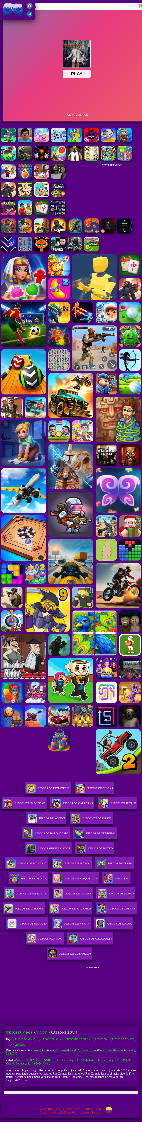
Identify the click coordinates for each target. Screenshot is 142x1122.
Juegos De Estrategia (54, 788)
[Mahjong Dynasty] (25, 196)
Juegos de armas (25, 1039)
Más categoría (16, 1045)
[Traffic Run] (8, 159)
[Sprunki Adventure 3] (91, 141)
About (43, 1112)
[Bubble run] (41, 141)
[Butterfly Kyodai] (58, 214)
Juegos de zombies (123, 1039)
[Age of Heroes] (25, 232)
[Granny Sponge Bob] (74, 159)
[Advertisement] (111, 189)
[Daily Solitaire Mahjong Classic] (41, 214)
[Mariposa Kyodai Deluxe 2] (25, 250)
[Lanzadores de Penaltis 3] (91, 250)
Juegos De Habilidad (29, 803)
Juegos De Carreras (78, 803)
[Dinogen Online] (25, 159)
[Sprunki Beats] (58, 196)
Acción (41, 1032)
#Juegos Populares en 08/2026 (24, 1063)
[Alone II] (108, 232)
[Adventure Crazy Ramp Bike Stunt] (74, 232)
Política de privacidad (63, 1112)
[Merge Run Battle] (74, 141)
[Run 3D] (8, 214)
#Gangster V (24, 1060)
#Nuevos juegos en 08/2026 (74, 1060)
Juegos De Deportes (96, 818)
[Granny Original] (58, 177)
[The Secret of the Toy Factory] (41, 159)
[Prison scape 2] (58, 250)
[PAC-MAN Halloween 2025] (124, 232)
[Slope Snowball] (41, 177)
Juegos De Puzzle (123, 803)
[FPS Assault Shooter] (41, 232)
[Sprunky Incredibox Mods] (58, 141)
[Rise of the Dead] (8, 232)
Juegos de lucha (51, 1039)
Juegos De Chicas (100, 788)
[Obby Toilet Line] (8, 177)
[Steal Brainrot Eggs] (25, 214)
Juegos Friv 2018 (12, 18)
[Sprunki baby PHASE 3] (41, 250)
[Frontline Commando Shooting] (8, 196)
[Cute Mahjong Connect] (91, 159)
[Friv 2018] (30, 7)
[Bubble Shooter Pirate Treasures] (58, 159)
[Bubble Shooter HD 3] (25, 177)
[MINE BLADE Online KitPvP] (108, 159)
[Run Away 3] (108, 141)
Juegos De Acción (52, 818)
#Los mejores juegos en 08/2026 (111, 1060)
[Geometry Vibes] (8, 250)
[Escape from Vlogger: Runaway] (25, 141)
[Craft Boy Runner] (8, 141)
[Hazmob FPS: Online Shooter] (58, 232)
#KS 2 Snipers (46, 1060)
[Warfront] (74, 250)
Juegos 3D (101, 1039)
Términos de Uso (90, 1112)
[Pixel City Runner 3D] (124, 141)
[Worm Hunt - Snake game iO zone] (91, 232)
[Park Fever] (124, 159)
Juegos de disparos (78, 1039)
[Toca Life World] (41, 196)
